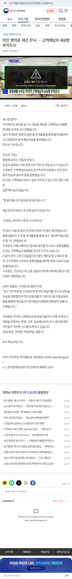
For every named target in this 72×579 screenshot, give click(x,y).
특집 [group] (47, 25)
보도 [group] (38, 25)
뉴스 (9, 19)
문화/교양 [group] (26, 25)
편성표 (62, 19)
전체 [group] (5, 25)
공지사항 (9, 552)
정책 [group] (14, 25)
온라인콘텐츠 (42, 19)
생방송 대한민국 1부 (12, 34)
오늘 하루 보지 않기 (11, 575)
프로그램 (23, 19)
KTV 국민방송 (9, 9)
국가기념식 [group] (60, 25)
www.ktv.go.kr (60, 357)
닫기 (67, 575)
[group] (36, 565)
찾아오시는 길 (63, 552)
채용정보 (27, 552)
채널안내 (45, 552)
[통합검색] (61, 11)
